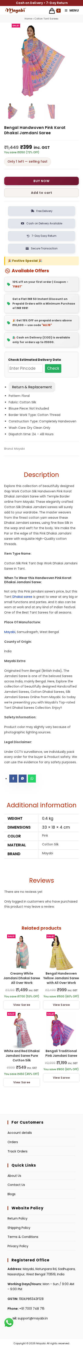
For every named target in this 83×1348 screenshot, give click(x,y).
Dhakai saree (22, 596)
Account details (20, 1132)
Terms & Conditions (23, 1237)
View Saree (21, 1005)
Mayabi (9, 632)
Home (28, 18)
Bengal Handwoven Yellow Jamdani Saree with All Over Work (61, 978)
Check (53, 368)
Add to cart (41, 192)
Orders (13, 1142)
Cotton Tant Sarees (46, 18)
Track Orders (17, 1151)
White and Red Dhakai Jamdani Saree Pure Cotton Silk (22, 1055)
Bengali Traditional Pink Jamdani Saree (61, 1053)
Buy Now (41, 181)
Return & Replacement (32, 387)
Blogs (11, 1194)
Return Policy (17, 1218)
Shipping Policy (19, 1228)
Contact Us (16, 1185)
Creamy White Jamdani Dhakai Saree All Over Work (21, 978)
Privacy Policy (18, 1246)
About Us (14, 1175)
